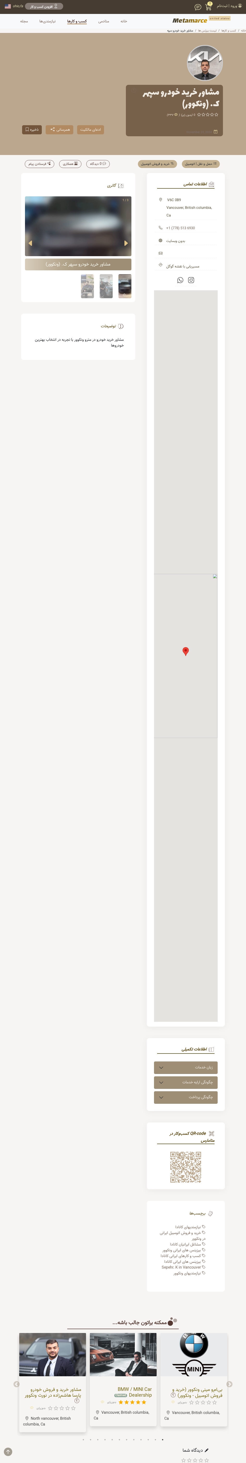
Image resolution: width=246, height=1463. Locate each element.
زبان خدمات (204, 1067)
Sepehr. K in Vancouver (181, 1268)
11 (155, 1439)
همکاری (68, 164)
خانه (243, 30)
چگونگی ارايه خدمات (197, 1082)
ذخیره (34, 130)
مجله (24, 21)
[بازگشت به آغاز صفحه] (11, 1454)
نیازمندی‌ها (47, 21)
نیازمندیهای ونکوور (187, 1273)
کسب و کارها (77, 21)
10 (148, 1439)
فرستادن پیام (37, 164)
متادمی (103, 21)
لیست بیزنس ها (207, 30)
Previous (229, 1384)
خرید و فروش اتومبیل (155, 164)
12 (162, 1439)
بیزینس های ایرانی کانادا (182, 1262)
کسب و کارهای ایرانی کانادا (181, 1256)
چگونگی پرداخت (201, 1097)
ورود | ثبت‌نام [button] (227, 6)
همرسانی (63, 130)
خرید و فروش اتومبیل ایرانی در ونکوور (183, 1236)
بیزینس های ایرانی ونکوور (181, 1250)
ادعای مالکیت (90, 130)
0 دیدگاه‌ (96, 164)
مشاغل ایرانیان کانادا (185, 1244)
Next (16, 1384)
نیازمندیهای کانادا (188, 1227)
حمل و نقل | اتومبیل (198, 164)
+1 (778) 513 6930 (180, 228)
